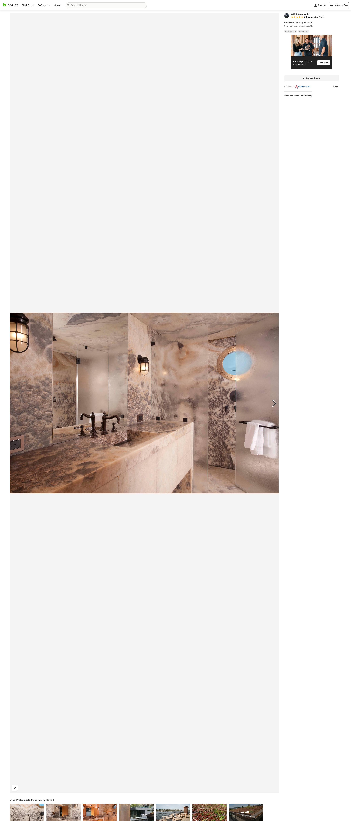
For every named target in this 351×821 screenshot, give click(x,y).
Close (335, 86)
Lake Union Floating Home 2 (40, 800)
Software (43, 5)
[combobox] (106, 5)
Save (153, 788)
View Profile (319, 17)
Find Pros (27, 5)
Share (139, 788)
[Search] (68, 5)
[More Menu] (273, 788)
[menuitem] (28, 5)
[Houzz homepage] (10, 5)
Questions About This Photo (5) (298, 96)
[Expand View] (15, 788)
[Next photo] (274, 403)
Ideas (57, 5)
